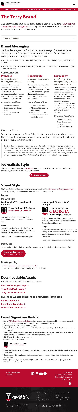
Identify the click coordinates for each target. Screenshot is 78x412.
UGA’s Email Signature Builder (20, 321)
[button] (39, 175)
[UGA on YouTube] (57, 405)
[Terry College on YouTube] (41, 374)
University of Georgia (19, 397)
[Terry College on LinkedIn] (33, 374)
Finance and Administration (30, 9)
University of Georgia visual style (61, 189)
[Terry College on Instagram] (37, 374)
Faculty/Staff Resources (63, 377)
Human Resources (48, 9)
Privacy (57, 395)
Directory (38, 395)
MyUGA (38, 397)
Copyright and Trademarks (62, 393)
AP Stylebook (28, 168)
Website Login (66, 379)
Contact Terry (67, 372)
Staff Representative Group (66, 9)
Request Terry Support (10, 9)
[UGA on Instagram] (54, 405)
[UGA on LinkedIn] (60, 405)
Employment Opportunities (43, 400)
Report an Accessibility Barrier (63, 400)
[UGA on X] (50, 405)
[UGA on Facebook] (47, 405)
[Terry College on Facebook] (45, 374)
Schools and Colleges (41, 393)
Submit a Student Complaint (62, 397)
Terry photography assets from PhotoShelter (20, 266)
